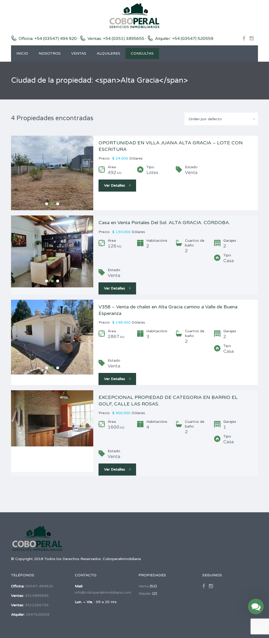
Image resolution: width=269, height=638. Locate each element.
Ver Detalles (114, 185)
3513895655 (37, 595)
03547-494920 (39, 586)
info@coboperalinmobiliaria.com (103, 592)
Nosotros (50, 53)
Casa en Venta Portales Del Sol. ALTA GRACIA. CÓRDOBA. (164, 222)
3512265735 (37, 605)
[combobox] (221, 119)
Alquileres (108, 53)
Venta (143, 586)
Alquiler (144, 593)
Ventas (78, 53)
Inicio (22, 53)
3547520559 (37, 614)
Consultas (142, 53)
